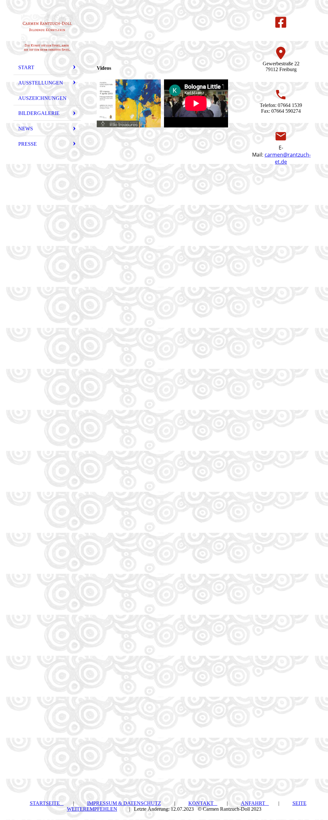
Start (26, 67)
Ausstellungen (40, 82)
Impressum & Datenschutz (124, 803)
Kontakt (202, 803)
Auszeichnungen (42, 98)
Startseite (47, 803)
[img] (47, 33)
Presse (27, 144)
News (25, 128)
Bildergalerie (39, 113)
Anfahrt (255, 803)
